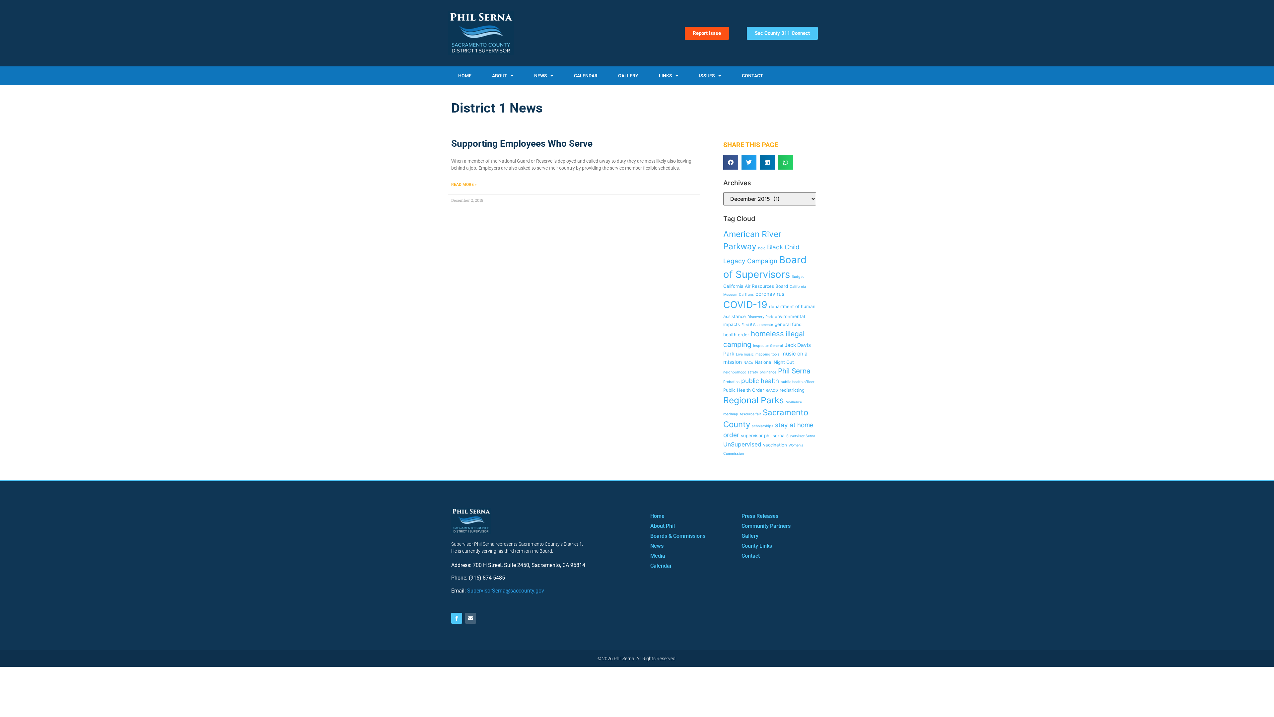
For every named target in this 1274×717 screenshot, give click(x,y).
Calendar (586, 75)
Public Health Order (743, 390)
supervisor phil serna (763, 435)
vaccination (775, 444)
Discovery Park (760, 317)
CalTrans (746, 294)
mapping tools (767, 354)
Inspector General (768, 346)
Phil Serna (794, 371)
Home (464, 75)
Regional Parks (753, 400)
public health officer (797, 382)
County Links (757, 546)
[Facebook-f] (456, 618)
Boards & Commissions (677, 536)
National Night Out (774, 362)
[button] (730, 162)
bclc (761, 248)
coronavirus (769, 294)
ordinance (768, 372)
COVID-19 (745, 304)
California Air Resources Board (755, 286)
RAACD (772, 390)
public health (760, 381)
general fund (788, 324)
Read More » (464, 184)
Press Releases (760, 516)
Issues (707, 75)
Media (657, 556)
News (540, 75)
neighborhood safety (740, 372)
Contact (752, 75)
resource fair (750, 414)
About (499, 75)
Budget (798, 277)
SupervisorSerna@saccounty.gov (505, 591)
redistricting (792, 390)
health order (736, 334)
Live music (745, 354)
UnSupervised (742, 444)
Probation (731, 382)
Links (665, 75)
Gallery (628, 75)
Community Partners (766, 526)
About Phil (662, 526)
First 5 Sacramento (757, 325)
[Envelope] (470, 618)
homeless (767, 333)
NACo (748, 362)
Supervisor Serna (800, 436)
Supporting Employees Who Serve (522, 143)
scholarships (762, 426)
